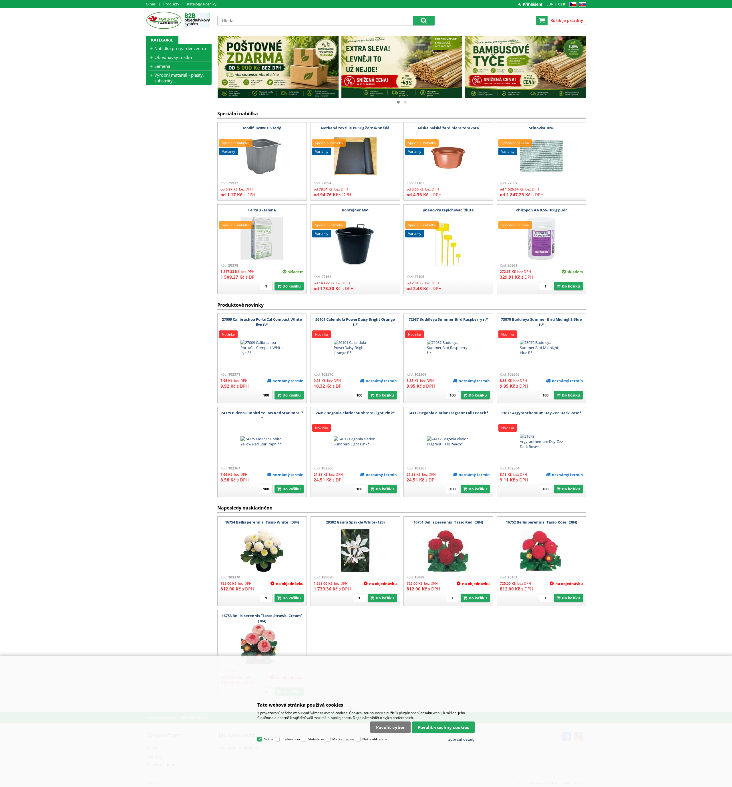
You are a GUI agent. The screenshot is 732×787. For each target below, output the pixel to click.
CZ (572, 4)
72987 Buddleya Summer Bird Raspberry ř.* (448, 319)
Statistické (316, 739)
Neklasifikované (374, 739)
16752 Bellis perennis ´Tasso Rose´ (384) (541, 522)
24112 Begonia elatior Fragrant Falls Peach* (448, 412)
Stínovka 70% (541, 127)
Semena (162, 66)
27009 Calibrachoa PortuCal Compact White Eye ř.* (262, 322)
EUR (549, 4)
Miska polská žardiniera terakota (448, 127)
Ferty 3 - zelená (262, 210)
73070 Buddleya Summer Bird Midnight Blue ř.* (541, 322)
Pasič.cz (164, 20)
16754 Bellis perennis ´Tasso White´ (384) (262, 522)
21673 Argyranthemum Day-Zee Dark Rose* (541, 412)
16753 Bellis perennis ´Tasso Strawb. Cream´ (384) (262, 618)
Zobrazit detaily (461, 739)
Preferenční (290, 739)
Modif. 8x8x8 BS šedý (262, 127)
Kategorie (162, 40)
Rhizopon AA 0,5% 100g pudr (541, 210)
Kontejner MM (355, 210)
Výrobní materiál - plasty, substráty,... (179, 78)
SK (581, 4)
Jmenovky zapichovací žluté (448, 210)
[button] (398, 102)
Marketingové (343, 739)
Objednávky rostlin (173, 57)
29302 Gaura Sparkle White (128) (355, 522)
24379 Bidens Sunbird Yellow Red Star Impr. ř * (262, 415)
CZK (561, 4)
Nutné (268, 739)
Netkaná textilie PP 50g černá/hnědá (355, 127)
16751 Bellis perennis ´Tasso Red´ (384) (448, 522)
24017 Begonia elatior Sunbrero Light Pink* (355, 412)
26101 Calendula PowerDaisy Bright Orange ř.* (355, 322)
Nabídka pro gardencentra (180, 48)
